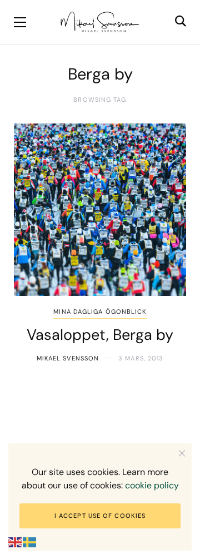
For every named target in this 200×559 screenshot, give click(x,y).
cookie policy (152, 485)
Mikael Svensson (68, 358)
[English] (15, 542)
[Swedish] (30, 542)
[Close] (182, 453)
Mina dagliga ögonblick (99, 311)
